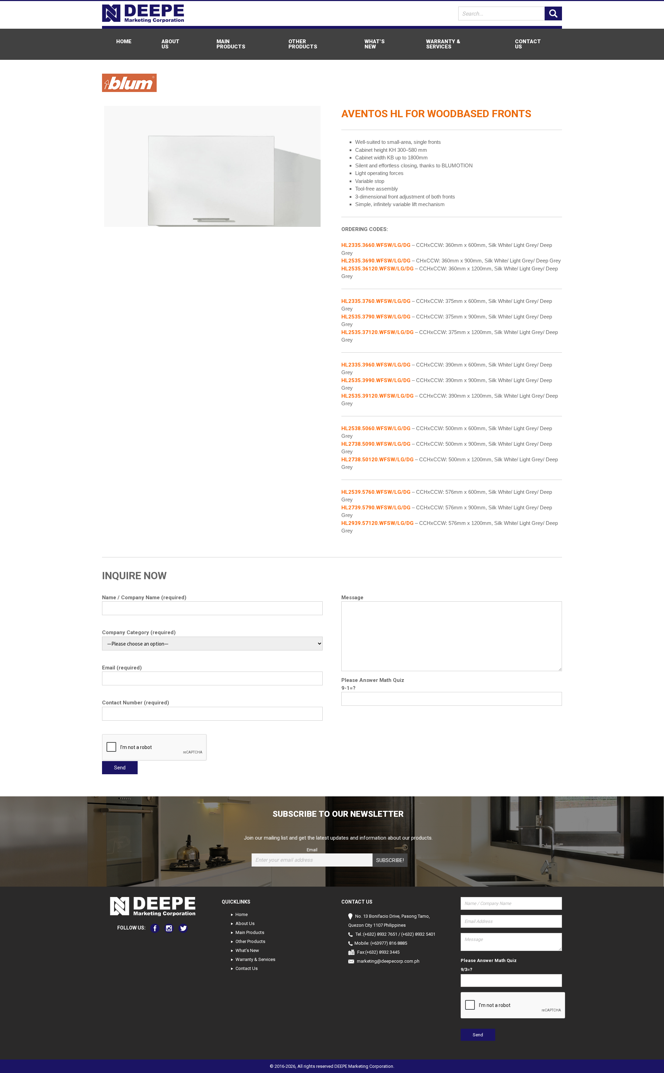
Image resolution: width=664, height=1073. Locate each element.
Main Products (230, 44)
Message (352, 597)
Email (312, 849)
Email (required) (122, 668)
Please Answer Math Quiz (372, 680)
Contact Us (528, 44)
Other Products (302, 44)
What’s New (375, 44)
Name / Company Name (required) (144, 597)
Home (123, 41)
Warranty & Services (443, 44)
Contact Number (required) (135, 703)
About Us (170, 44)
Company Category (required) (139, 632)
